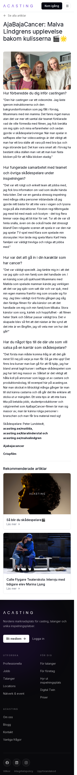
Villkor (6, 771)
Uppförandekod (46, 771)
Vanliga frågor (12, 739)
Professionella (12, 663)
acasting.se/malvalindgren (22, 438)
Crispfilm (9, 453)
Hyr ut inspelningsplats (50, 680)
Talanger (9, 678)
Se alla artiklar (17, 15)
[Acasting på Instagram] (26, 763)
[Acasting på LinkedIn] (17, 763)
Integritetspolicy (23, 771)
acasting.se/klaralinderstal (22, 433)
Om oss (8, 717)
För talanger (48, 663)
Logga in (38, 638)
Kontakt (8, 732)
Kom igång (52, 6)
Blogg (7, 724)
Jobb (6, 671)
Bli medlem (13, 638)
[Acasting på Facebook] (7, 763)
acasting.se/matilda (17, 428)
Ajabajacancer (13, 446)
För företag (47, 671)
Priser (44, 697)
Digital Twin (47, 689)
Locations (9, 686)
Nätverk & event (13, 693)
